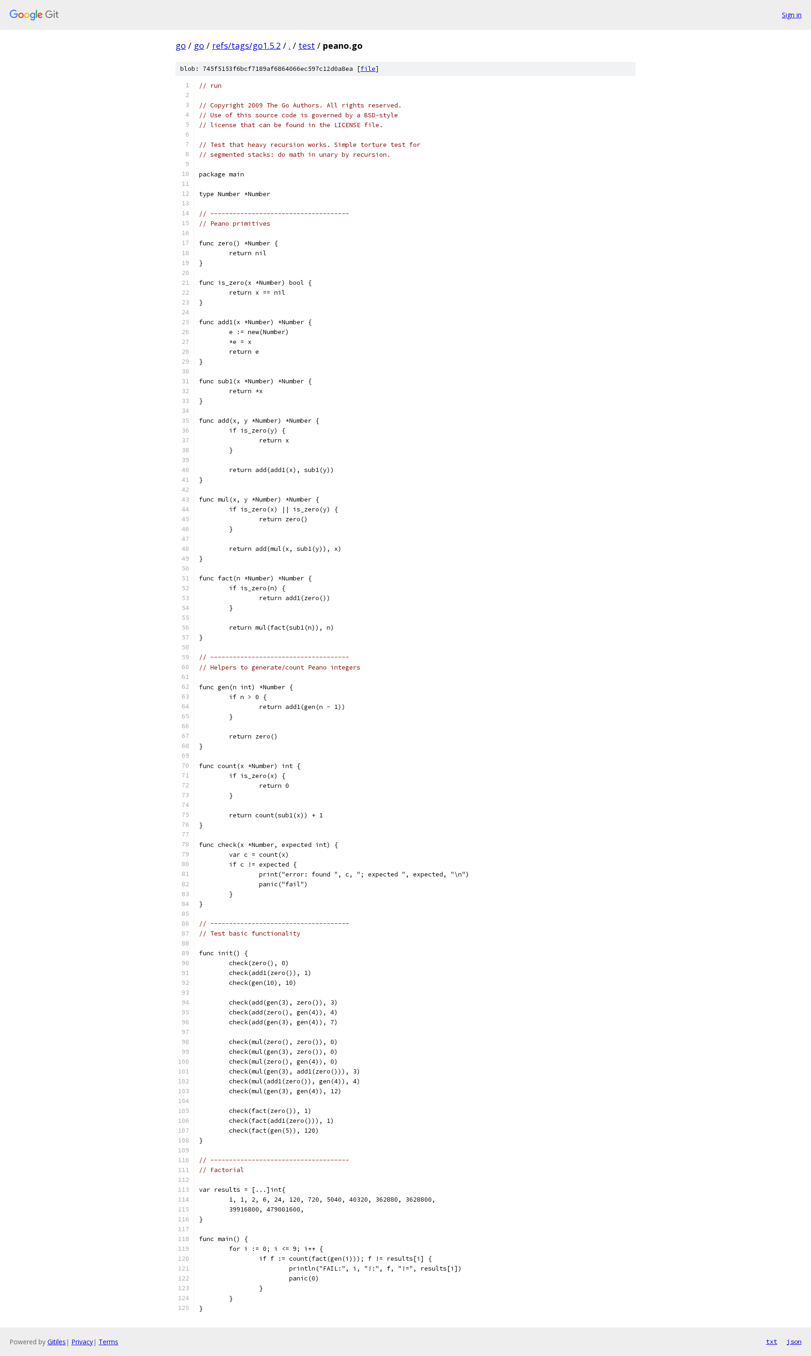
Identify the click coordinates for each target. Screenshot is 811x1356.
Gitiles (56, 1341)
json (794, 1341)
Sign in (792, 14)
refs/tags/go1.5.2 (246, 45)
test (306, 45)
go (181, 45)
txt (771, 1341)
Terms (108, 1341)
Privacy (82, 1341)
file (367, 69)
